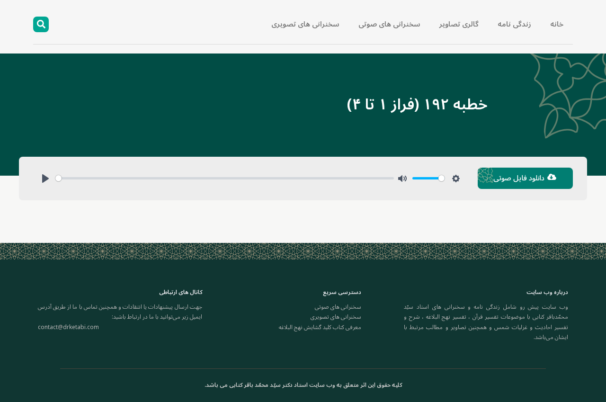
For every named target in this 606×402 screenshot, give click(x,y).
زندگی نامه (514, 24)
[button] (41, 24)
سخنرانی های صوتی (389, 24)
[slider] (224, 178)
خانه (556, 24)
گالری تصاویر (459, 24)
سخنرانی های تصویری (305, 24)
